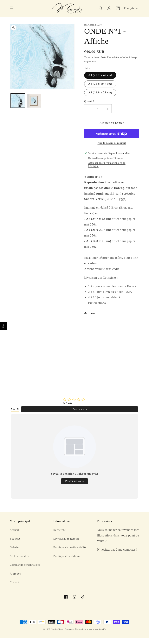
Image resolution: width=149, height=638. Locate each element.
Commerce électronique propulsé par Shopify (85, 629)
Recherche (59, 530)
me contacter (126, 549)
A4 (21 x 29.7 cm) (100, 83)
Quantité (89, 101)
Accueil (14, 530)
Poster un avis (80, 409)
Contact (14, 582)
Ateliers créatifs (19, 556)
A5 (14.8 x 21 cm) (100, 92)
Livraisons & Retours (66, 538)
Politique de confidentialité (69, 547)
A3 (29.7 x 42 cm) (100, 75)
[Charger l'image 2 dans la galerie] (34, 101)
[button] (11, 8)
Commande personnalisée (25, 564)
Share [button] (92, 313)
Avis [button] (3, 326)
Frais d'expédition (110, 57)
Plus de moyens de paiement (112, 143)
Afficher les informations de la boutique (107, 164)
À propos (15, 573)
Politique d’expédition (66, 556)
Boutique (15, 538)
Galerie (14, 547)
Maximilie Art (57, 629)
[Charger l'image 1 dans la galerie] (18, 101)
